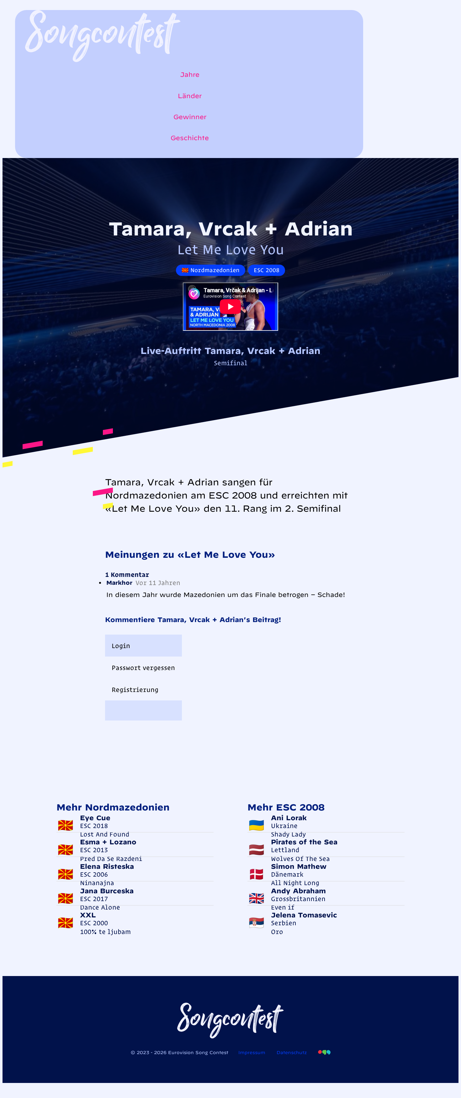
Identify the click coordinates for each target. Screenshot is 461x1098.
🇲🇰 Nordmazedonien (211, 270)
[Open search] (28, 155)
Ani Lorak (289, 817)
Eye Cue (95, 817)
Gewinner (189, 116)
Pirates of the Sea (304, 842)
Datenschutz (292, 1052)
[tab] (143, 646)
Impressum (251, 1052)
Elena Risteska (107, 866)
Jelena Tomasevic (304, 915)
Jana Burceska (107, 891)
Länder (190, 95)
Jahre (189, 74)
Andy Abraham (298, 891)
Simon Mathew (298, 866)
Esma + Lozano (108, 842)
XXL (88, 915)
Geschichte (190, 137)
